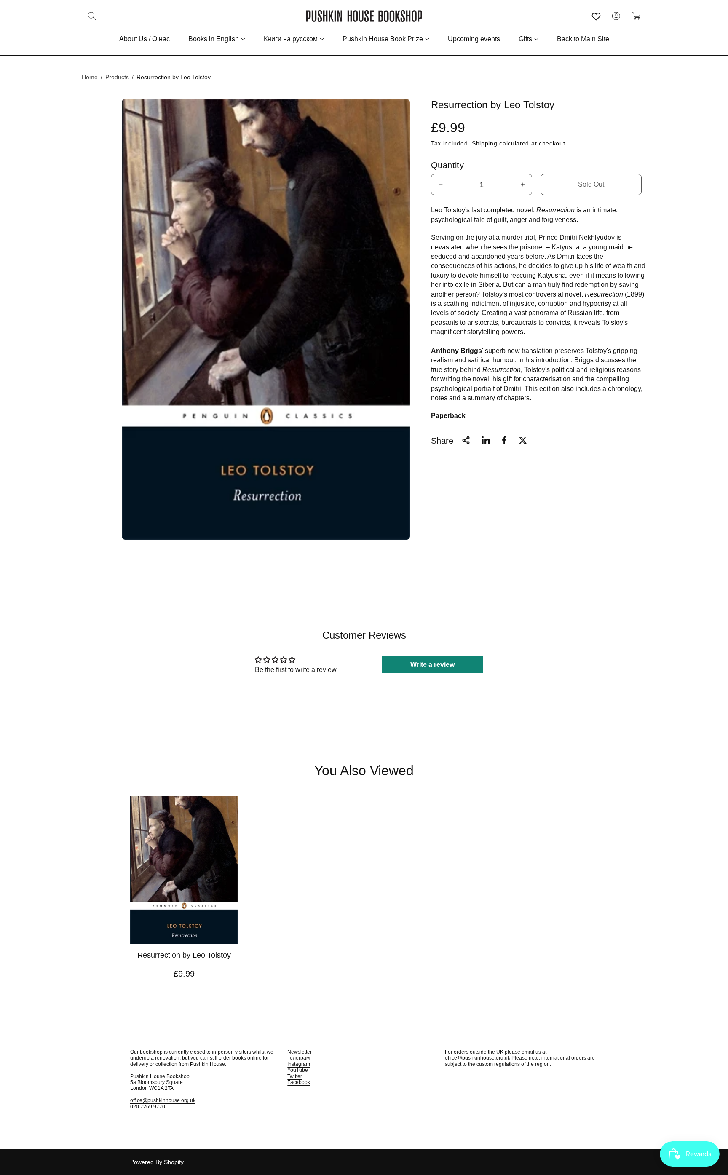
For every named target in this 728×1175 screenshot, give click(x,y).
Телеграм (298, 1058)
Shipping (485, 142)
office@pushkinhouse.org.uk (162, 1100)
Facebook (298, 1082)
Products (117, 77)
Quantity (447, 165)
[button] (92, 16)
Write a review (432, 664)
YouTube (297, 1070)
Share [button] (442, 440)
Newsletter (299, 1052)
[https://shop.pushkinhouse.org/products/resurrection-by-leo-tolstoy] (485, 440)
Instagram (298, 1064)
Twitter (294, 1076)
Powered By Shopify (157, 1162)
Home (90, 77)
